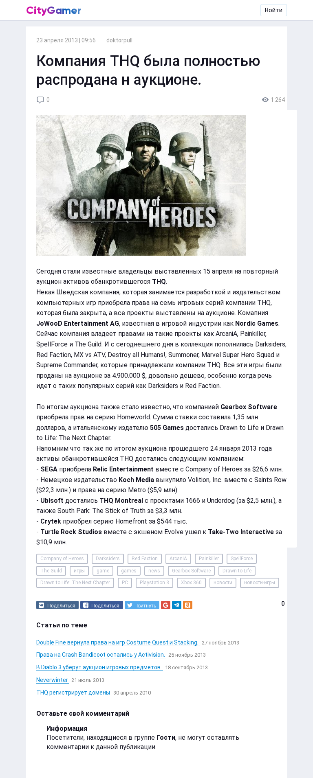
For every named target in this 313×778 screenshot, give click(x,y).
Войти (273, 10)
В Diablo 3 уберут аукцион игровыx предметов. (99, 667)
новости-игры (259, 582)
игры (79, 571)
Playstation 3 (154, 582)
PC (125, 582)
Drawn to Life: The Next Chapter (75, 582)
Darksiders (108, 558)
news (154, 571)
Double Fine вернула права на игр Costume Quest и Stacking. (118, 642)
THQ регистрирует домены (73, 692)
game (103, 571)
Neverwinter (52, 680)
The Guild (51, 571)
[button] (57, 605)
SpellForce (242, 558)
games (129, 571)
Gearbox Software (191, 571)
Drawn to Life (237, 571)
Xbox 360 (191, 582)
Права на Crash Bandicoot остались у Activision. (101, 654)
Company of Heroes (62, 558)
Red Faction (145, 558)
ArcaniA (178, 558)
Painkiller (209, 558)
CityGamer (54, 10)
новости (223, 582)
